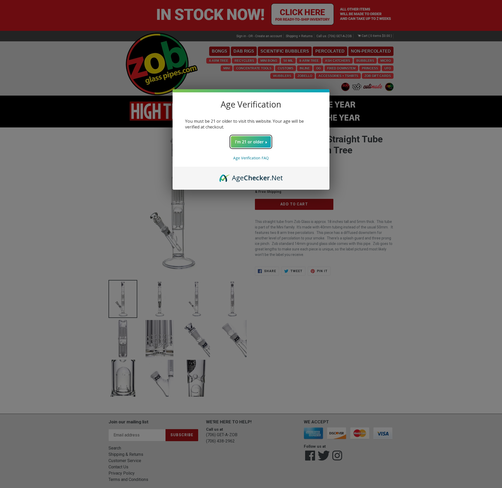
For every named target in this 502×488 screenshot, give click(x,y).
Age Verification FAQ (251, 157)
